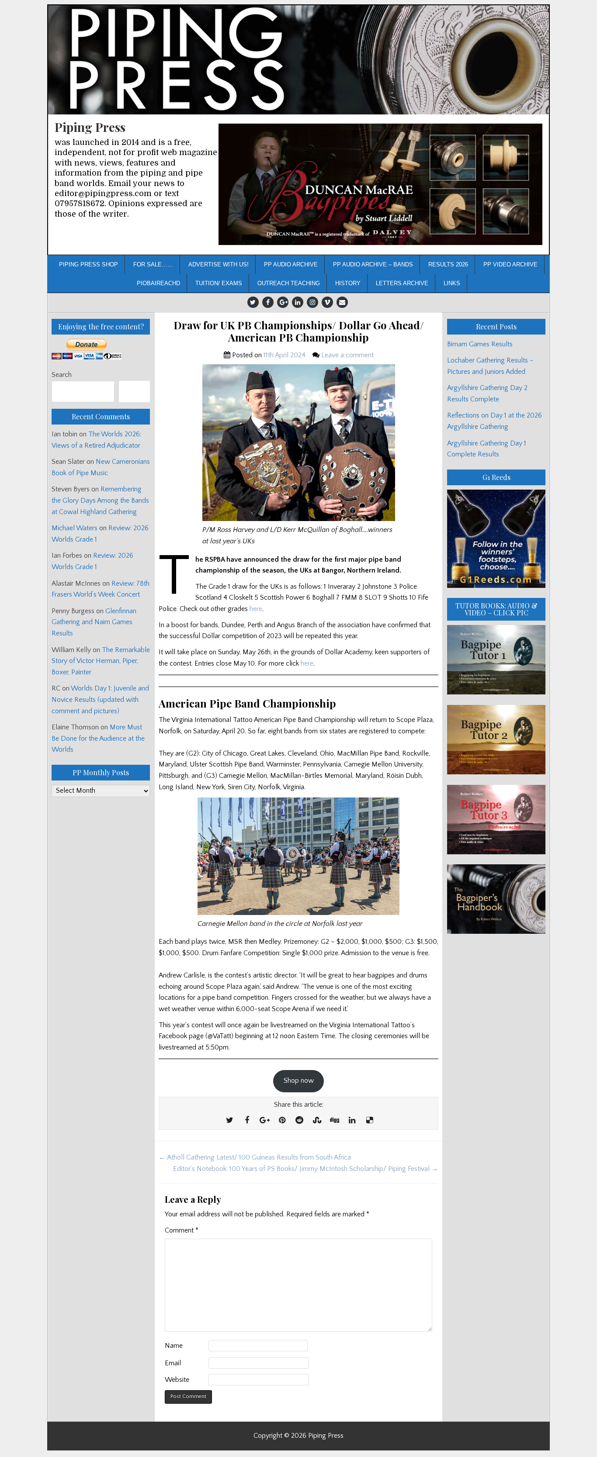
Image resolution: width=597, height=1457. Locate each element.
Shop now (299, 1080)
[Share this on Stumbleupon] (317, 1120)
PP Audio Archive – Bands (373, 264)
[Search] (134, 391)
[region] (380, 184)
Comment (181, 1230)
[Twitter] (253, 302)
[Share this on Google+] (264, 1120)
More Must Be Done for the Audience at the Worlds (98, 738)
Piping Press (90, 127)
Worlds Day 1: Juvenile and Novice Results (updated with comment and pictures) (100, 699)
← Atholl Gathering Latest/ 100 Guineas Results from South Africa (255, 1157)
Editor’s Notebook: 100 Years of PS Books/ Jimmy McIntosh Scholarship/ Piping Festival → (305, 1169)
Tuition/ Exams (218, 283)
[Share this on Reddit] (299, 1120)
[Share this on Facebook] (247, 1120)
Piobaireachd (158, 283)
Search (62, 375)
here (256, 609)
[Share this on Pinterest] (282, 1120)
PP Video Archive (510, 264)
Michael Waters (74, 528)
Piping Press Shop (88, 264)
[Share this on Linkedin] (352, 1120)
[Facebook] (268, 302)
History (348, 283)
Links (452, 283)
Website (177, 1380)
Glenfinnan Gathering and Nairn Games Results (94, 622)
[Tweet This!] (229, 1120)
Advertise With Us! (218, 264)
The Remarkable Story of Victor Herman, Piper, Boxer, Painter (101, 661)
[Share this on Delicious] (369, 1120)
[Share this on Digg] (334, 1120)
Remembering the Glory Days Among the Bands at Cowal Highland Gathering (100, 500)
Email (173, 1363)
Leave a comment (347, 355)
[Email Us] (342, 302)
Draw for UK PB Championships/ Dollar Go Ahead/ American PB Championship (299, 331)
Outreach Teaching (288, 283)
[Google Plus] (282, 302)
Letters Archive (402, 283)
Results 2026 (448, 264)
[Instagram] (312, 302)
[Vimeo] (327, 302)
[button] (380, 184)
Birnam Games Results (480, 344)
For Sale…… (153, 264)
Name (174, 1346)
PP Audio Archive (291, 264)
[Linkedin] (297, 302)
